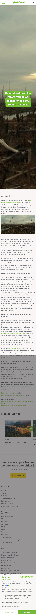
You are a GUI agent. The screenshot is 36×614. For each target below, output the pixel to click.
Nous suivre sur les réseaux (10, 555)
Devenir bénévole (6, 565)
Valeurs (3, 493)
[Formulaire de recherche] (33, 3)
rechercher (19, 476)
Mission (3, 490)
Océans (3, 529)
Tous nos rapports (6, 542)
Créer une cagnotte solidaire (10, 571)
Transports (4, 532)
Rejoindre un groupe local (9, 563)
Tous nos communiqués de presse (12, 540)
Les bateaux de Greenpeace (10, 506)
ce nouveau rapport (15, 348)
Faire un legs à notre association (11, 573)
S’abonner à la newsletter (9, 552)
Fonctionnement (6, 501)
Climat (3, 519)
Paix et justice (5, 535)
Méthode (4, 496)
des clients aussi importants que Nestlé (13, 334)
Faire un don (5, 568)
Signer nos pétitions (7, 558)
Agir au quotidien (6, 560)
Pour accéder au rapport (8, 393)
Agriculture (4, 524)
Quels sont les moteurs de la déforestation (14, 406)
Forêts (3, 527)
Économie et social (7, 516)
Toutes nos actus (6, 537)
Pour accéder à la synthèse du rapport (13, 395)
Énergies (4, 521)
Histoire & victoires (7, 504)
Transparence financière (8, 498)
